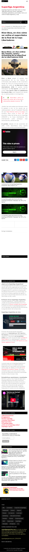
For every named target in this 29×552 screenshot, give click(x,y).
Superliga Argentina (13, 7)
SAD (4, 521)
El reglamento (6, 417)
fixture (4, 513)
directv (13, 510)
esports (19, 510)
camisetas (9, 507)
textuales (5, 523)
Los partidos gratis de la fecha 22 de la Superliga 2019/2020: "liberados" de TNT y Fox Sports (14, 217)
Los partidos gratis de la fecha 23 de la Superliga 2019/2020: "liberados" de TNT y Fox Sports (14, 200)
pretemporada (19, 518)
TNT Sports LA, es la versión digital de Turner (14, 341)
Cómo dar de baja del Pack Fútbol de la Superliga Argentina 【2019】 (18, 450)
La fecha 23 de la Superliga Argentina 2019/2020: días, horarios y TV (12, 184)
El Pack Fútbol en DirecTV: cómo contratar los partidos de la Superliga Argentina (17, 462)
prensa (11, 518)
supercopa (10, 521)
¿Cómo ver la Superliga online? (11, 425)
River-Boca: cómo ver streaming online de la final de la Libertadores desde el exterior (13, 99)
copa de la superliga (20, 507)
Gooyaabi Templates (17, 550)
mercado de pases (15, 515)
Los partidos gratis (7, 423)
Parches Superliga (7, 418)
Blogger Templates (21, 548)
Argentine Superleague (10, 487)
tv (11, 26)
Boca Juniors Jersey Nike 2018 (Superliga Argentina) (16, 489)
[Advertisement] (13, 268)
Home (3, 26)
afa (3, 507)
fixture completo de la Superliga (18, 304)
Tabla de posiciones (7, 415)
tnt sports (12, 523)
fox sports (8, 26)
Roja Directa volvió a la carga (15, 112)
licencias (19, 513)
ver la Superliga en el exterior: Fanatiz (13, 368)
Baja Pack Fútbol (6, 422)
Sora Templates (12, 548)
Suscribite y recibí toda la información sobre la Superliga (11, 434)
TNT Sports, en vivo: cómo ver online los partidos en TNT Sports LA (17, 473)
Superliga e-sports (7, 426)
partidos (5, 518)
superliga (18, 521)
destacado (5, 510)
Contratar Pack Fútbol (8, 420)
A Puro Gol (20, 113)
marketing (5, 515)
